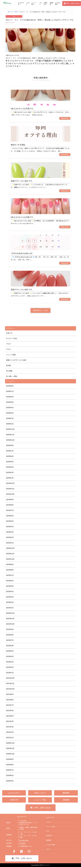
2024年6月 (10, 516)
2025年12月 (10, 429)
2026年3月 (10, 413)
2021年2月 (10, 732)
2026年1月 (10, 424)
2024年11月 (10, 489)
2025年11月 (10, 434)
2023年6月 (10, 581)
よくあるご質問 (58, 3)
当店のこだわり (40, 793)
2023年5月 (10, 586)
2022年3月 (10, 662)
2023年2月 (10, 602)
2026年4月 (10, 407)
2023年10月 (10, 559)
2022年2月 (10, 667)
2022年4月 (10, 656)
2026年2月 (10, 418)
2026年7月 (10, 391)
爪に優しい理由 (11, 376)
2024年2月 (10, 537)
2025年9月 (10, 445)
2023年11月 (10, 553)
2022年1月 (10, 673)
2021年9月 (10, 694)
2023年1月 (10, 608)
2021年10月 (10, 689)
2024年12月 (10, 483)
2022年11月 (10, 618)
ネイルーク (21, 817)
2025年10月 (10, 440)
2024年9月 (10, 499)
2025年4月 (10, 467)
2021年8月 (10, 700)
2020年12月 (10, 743)
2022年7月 (10, 640)
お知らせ (9, 333)
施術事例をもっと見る (40, 310)
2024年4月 (10, 526)
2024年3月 (10, 532)
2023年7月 (10, 575)
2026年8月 (10, 386)
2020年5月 (10, 781)
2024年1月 (10, 543)
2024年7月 (10, 510)
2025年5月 (10, 462)
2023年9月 (10, 564)
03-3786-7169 (23, 840)
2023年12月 (10, 548)
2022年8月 (10, 635)
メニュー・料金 (34, 3)
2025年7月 (10, 451)
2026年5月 (10, 402)
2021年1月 (10, 737)
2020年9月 (10, 759)
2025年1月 (10, 478)
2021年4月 (10, 721)
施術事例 (66, 793)
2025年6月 (10, 456)
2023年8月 (10, 570)
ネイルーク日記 (11, 338)
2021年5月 (10, 716)
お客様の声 (45, 3)
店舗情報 (51, 3)
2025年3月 (10, 472)
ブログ (40, 3)
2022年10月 (10, 624)
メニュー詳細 (11, 354)
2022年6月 (10, 645)
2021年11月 (10, 683)
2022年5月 (10, 651)
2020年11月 (10, 748)
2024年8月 (10, 505)
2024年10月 (10, 494)
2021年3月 (10, 727)
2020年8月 (10, 764)
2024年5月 (10, 521)
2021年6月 (10, 710)
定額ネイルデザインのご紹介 (16, 360)
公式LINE (22, 843)
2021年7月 (10, 705)
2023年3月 (10, 597)
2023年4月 (10, 591)
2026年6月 (10, 397)
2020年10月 (10, 754)
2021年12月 (10, 678)
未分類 (8, 365)
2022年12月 (10, 613)
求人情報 (9, 371)
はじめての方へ (21, 3)
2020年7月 (10, 770)
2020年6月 (10, 775)
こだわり (28, 3)
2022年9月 (10, 629)
